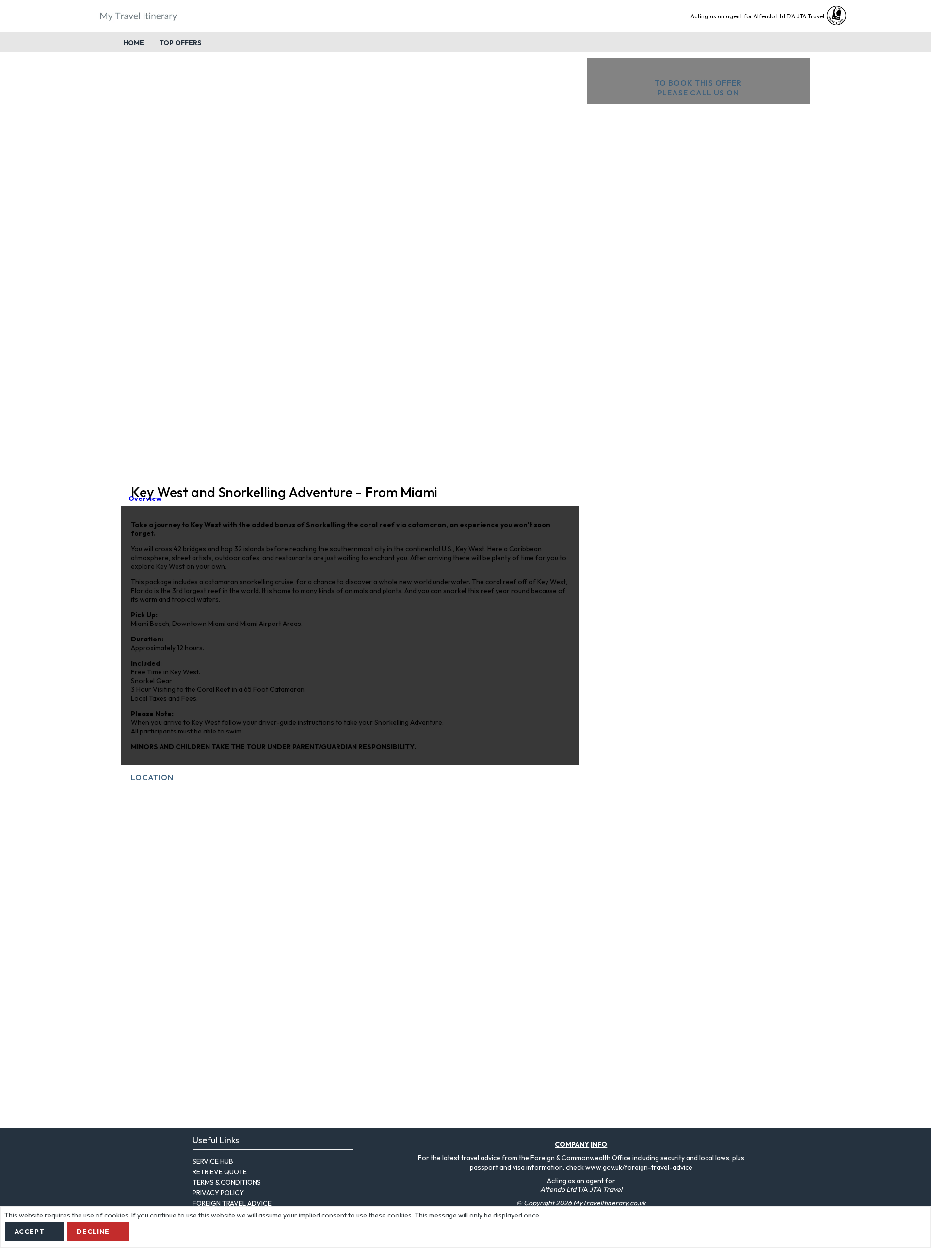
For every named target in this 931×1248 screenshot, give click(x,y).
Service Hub (213, 1161)
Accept (30, 1231)
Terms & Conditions (227, 1182)
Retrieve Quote (220, 1172)
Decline (93, 1231)
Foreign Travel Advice (232, 1203)
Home (133, 42)
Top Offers (180, 42)
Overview (144, 498)
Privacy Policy (218, 1192)
